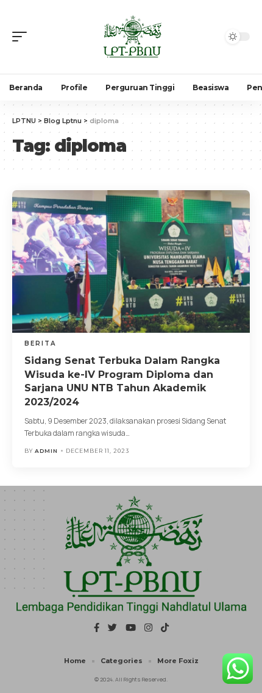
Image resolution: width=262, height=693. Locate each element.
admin (46, 450)
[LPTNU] (131, 37)
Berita (40, 343)
